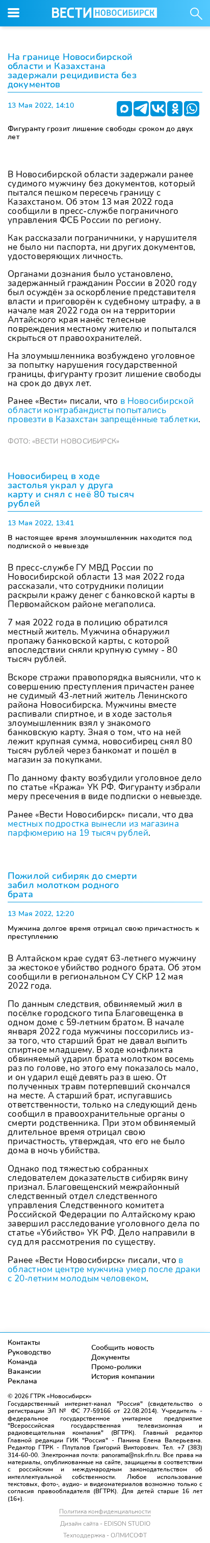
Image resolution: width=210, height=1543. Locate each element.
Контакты (24, 1342)
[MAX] (124, 108)
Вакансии (24, 1371)
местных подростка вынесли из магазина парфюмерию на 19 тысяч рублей (93, 828)
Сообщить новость (122, 1347)
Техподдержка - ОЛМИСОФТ (105, 1535)
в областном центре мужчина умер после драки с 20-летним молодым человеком (104, 1269)
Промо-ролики (116, 1367)
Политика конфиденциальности (105, 1511)
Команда (22, 1362)
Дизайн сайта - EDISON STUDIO (105, 1524)
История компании (122, 1376)
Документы (110, 1357)
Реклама (22, 1381)
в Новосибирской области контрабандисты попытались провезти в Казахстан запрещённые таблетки (103, 410)
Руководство (29, 1352)
